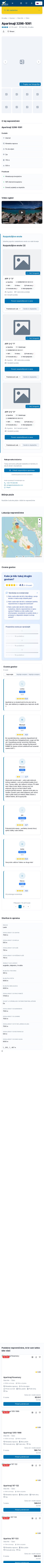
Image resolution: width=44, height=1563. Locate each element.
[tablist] (22, 309)
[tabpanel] (22, 793)
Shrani (12, 31)
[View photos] (22, 262)
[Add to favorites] (39, 1357)
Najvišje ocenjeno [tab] (22, 674)
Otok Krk (20, 18)
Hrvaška (4, 18)
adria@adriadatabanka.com (14, 485)
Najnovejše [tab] (9, 674)
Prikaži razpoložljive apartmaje (24, 470)
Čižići (27, 18)
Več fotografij (34, 273)
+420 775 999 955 (12, 483)
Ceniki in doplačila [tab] (30, 309)
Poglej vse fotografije (31, 84)
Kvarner (12, 18)
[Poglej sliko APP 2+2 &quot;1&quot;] (37, 107)
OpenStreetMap (29, 556)
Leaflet (19, 556)
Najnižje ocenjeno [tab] (34, 674)
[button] (17, 525)
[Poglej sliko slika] (6, 94)
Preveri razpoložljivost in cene (22, 301)
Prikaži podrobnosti (22, 1404)
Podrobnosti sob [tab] (12, 309)
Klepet (8, 487)
